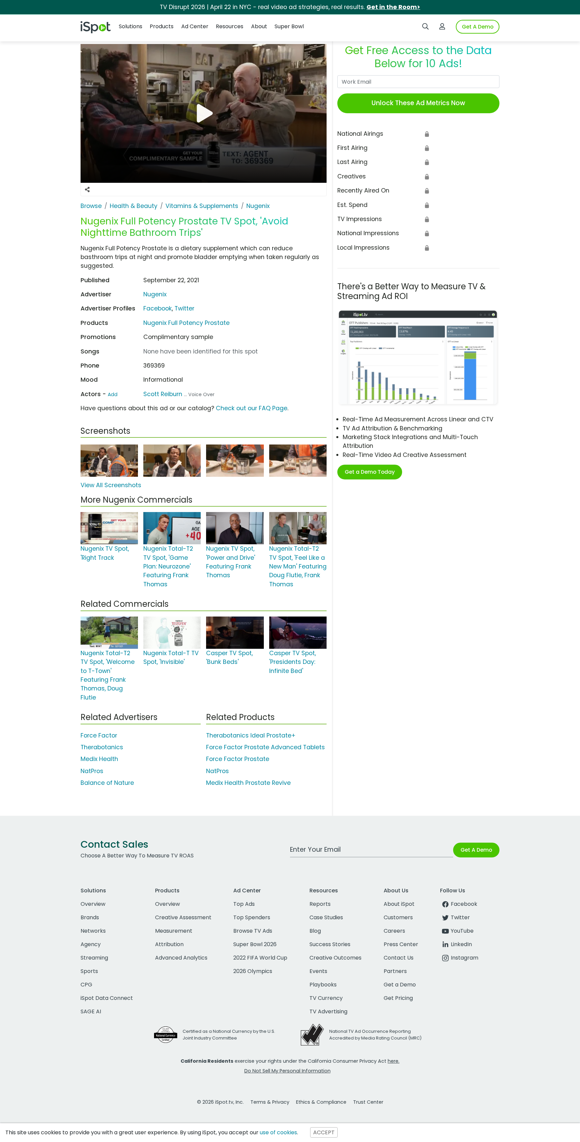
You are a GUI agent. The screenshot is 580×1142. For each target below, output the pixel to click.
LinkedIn (461, 944)
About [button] (259, 26)
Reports (320, 904)
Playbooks (323, 984)
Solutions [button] (130, 26)
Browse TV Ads (252, 931)
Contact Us (399, 958)
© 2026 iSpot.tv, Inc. (220, 1102)
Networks (93, 931)
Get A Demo (477, 27)
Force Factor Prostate (237, 759)
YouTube (462, 931)
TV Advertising (328, 1011)
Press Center (401, 944)
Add (112, 394)
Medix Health (99, 759)
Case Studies (326, 917)
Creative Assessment (183, 917)
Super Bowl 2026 (255, 944)
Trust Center (368, 1102)
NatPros (92, 771)
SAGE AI (91, 1011)
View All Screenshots (111, 485)
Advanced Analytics (181, 958)
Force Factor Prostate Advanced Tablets (265, 747)
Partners (395, 971)
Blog (315, 931)
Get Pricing (398, 998)
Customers (398, 917)
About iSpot (399, 904)
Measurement (173, 931)
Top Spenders (251, 917)
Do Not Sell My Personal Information (287, 1070)
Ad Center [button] (194, 26)
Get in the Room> (393, 7)
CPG (86, 984)
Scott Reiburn (162, 394)
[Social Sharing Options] (87, 189)
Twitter (184, 308)
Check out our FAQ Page (251, 408)
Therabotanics (102, 747)
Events (318, 971)
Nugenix (154, 294)
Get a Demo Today (370, 472)
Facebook (157, 308)
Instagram (464, 958)
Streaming (94, 958)
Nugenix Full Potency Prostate (186, 323)
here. (393, 1061)
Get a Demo (400, 984)
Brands (90, 917)
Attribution (169, 944)
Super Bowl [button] (289, 26)
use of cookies (278, 1132)
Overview (93, 904)
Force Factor (99, 735)
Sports (89, 971)
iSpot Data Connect (107, 998)
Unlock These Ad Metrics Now (418, 103)
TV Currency (326, 998)
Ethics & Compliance (321, 1102)
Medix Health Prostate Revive (248, 783)
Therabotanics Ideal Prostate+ (251, 735)
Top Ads (244, 904)
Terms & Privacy (269, 1102)
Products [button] (162, 26)
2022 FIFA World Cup (260, 958)
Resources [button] (229, 26)
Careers (394, 931)
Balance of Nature (107, 783)
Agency (91, 944)
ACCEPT (324, 1132)
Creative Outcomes (335, 958)
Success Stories (329, 944)
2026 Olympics (252, 971)
